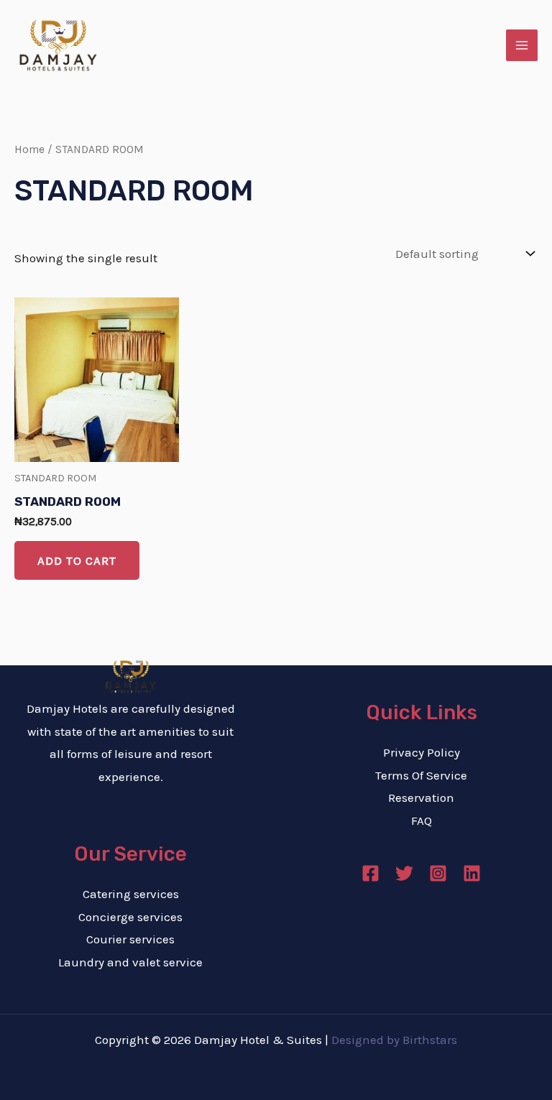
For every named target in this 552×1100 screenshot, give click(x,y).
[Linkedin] (472, 873)
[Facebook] (371, 873)
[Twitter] (404, 873)
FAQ (421, 820)
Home (29, 149)
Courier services (130, 939)
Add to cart (76, 560)
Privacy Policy (421, 752)
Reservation (421, 797)
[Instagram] (438, 873)
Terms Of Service (421, 775)
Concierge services (130, 917)
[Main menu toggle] (522, 45)
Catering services (131, 894)
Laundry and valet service (130, 962)
